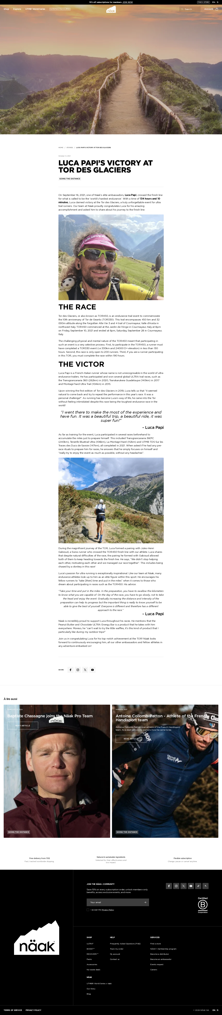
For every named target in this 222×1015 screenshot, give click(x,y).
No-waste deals (93, 970)
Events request (156, 964)
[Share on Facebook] (70, 670)
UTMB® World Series (35, 9)
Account (208, 9)
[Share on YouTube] (92, 670)
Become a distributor (159, 954)
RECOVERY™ (92, 954)
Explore (17, 9)
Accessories (92, 964)
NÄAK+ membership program (163, 949)
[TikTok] (198, 886)
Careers (153, 970)
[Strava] (205, 886)
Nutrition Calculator (60, 9)
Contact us (115, 959)
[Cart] (216, 9)
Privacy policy (33, 1010)
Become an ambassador (160, 959)
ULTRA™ (90, 944)
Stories (70, 147)
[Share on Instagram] (78, 670)
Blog (89, 994)
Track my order (116, 949)
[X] (183, 886)
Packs (89, 959)
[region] (111, 2)
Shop (6, 9)
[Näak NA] (111, 9)
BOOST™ (91, 949)
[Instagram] (176, 886)
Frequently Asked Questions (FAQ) (125, 944)
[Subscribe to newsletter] (145, 902)
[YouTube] (191, 886)
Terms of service (13, 1010)
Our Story (91, 989)
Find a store (203, 2)
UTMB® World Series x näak (99, 983)
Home (60, 147)
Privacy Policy (108, 910)
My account (115, 954)
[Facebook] (169, 886)
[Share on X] (85, 670)
